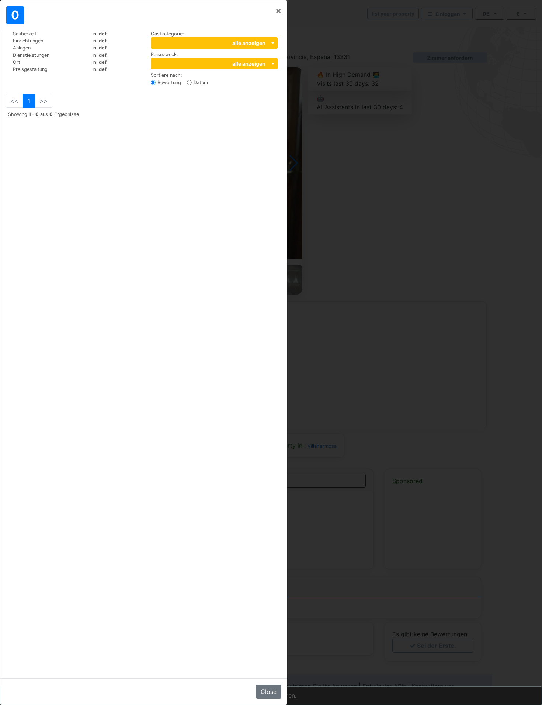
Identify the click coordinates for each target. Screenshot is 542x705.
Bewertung (169, 82)
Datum (201, 82)
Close (269, 691)
